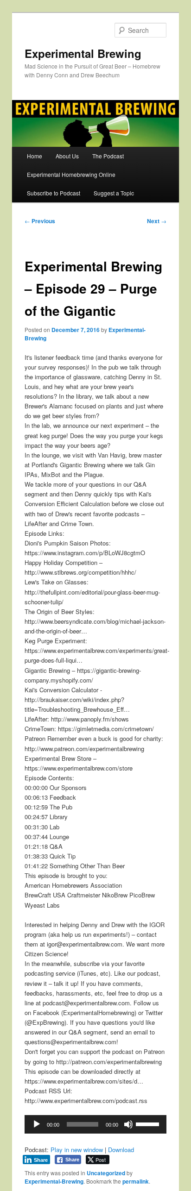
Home (34, 156)
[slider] (149, 1123)
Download (121, 1149)
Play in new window (77, 1149)
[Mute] (128, 1124)
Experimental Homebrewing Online (71, 174)
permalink (135, 1181)
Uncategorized (106, 1173)
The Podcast (108, 156)
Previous (40, 221)
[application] (95, 1124)
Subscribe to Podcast (53, 193)
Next (156, 221)
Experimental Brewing (83, 53)
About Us (67, 156)
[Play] (36, 1124)
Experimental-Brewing (54, 1181)
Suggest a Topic (114, 193)
